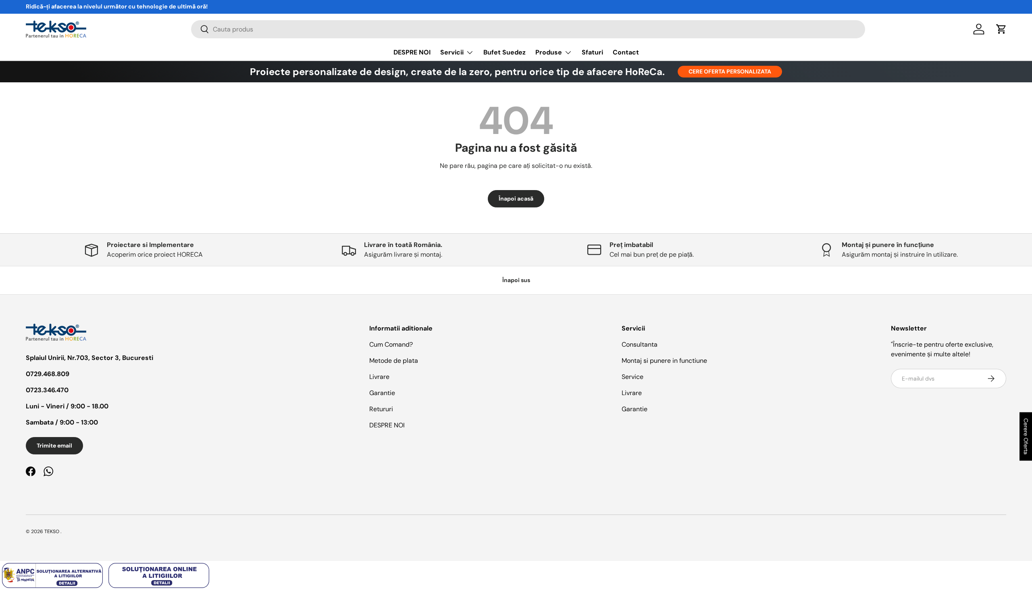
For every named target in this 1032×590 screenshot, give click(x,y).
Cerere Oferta (1026, 436)
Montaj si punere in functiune (664, 360)
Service (632, 376)
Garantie (382, 393)
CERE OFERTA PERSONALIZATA (730, 71)
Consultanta (639, 344)
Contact (626, 52)
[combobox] (528, 29)
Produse (548, 52)
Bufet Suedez (504, 52)
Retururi (381, 409)
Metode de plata (393, 360)
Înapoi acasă (516, 198)
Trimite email (54, 445)
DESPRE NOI (412, 52)
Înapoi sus (516, 280)
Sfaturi (592, 52)
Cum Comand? (391, 344)
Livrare (379, 376)
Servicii (452, 52)
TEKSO (51, 531)
